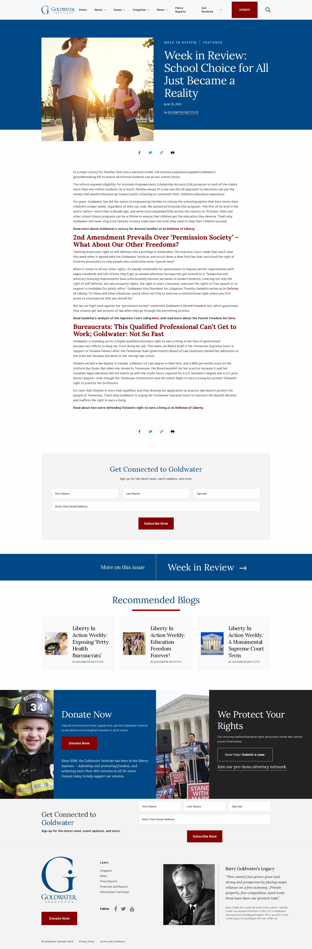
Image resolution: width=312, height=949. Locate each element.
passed (193, 172)
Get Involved (207, 9)
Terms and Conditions (112, 941)
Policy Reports (180, 9)
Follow (104, 909)
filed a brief (176, 346)
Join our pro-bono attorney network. (252, 766)
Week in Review (180, 42)
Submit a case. (245, 754)
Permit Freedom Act (197, 306)
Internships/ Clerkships (114, 892)
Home (83, 10)
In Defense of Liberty (178, 229)
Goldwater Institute (183, 112)
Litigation (139, 10)
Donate (244, 10)
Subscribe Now (156, 523)
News (160, 10)
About (99, 10)
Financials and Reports (114, 886)
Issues (118, 10)
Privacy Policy (87, 941)
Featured (213, 42)
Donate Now (79, 743)
